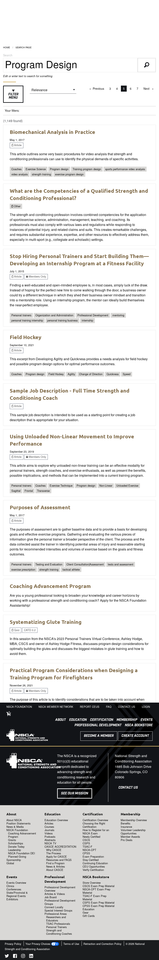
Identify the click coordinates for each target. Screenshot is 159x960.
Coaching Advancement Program (50, 586)
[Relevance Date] (53, 91)
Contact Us (128, 787)
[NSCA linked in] (31, 956)
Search (7, 55)
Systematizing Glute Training (46, 621)
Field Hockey (25, 337)
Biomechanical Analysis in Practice (52, 131)
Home (6, 47)
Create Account (135, 736)
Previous (99, 88)
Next (149, 88)
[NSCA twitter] (7, 956)
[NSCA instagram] (23, 956)
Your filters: (12, 110)
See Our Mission (74, 793)
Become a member (99, 736)
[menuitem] (59, 720)
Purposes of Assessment (40, 507)
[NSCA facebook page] (15, 956)
